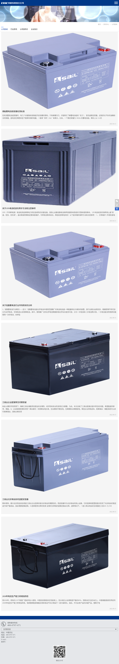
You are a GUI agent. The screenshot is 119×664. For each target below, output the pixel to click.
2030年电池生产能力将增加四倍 (15, 596)
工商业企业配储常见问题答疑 (14, 402)
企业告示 (34, 29)
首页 (99, 24)
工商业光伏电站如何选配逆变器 (15, 499)
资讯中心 (106, 24)
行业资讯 (14, 29)
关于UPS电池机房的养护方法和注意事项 (19, 208)
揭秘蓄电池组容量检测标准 (13, 111)
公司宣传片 (24, 29)
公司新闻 (114, 24)
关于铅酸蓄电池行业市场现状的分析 (17, 305)
